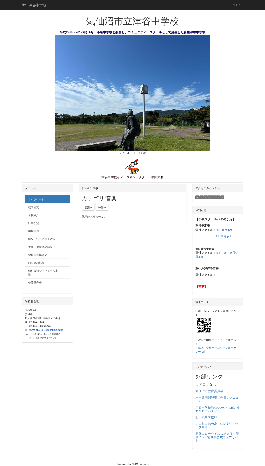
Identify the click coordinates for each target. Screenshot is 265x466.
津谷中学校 (37, 4)
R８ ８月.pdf (224, 230)
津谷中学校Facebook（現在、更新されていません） (217, 409)
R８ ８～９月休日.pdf (216, 254)
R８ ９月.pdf (223, 236)
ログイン (237, 5)
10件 (101, 207)
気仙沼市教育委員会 (209, 391)
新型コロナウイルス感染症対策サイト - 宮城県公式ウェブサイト (217, 437)
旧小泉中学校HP (206, 417)
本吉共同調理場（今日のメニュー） (217, 399)
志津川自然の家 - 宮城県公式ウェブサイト (216, 425)
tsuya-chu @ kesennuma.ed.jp (46, 329)
